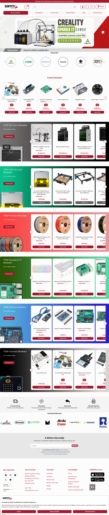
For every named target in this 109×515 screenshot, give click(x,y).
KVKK (70, 473)
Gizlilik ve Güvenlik (73, 487)
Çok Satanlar (54, 13)
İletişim (48, 486)
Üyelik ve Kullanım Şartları (73, 483)
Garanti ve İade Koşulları (75, 490)
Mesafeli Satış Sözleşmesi (72, 478)
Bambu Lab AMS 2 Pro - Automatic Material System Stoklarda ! (46, 50)
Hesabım (49, 476)
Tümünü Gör (9, 136)
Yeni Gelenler (39, 13)
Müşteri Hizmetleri (52, 483)
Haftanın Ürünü (97, 13)
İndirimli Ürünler (70, 13)
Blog (84, 13)
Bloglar (48, 489)
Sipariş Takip (50, 480)
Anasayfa (49, 473)
